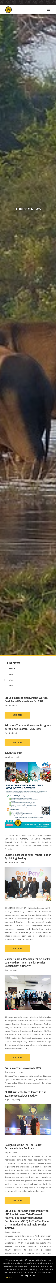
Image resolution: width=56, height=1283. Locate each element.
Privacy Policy (28, 1275)
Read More (17, 715)
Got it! (9, 1277)
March (12, 669)
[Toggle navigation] (48, 10)
